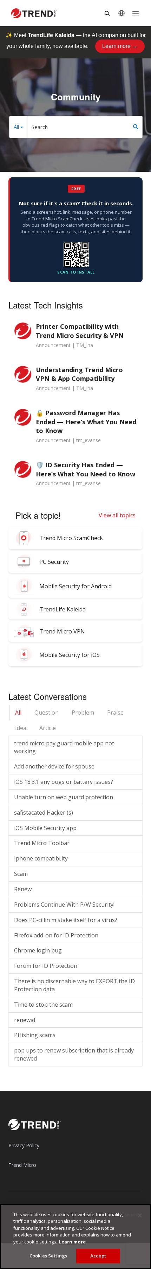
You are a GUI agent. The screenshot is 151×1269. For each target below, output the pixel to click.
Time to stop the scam (43, 1004)
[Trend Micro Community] (34, 13)
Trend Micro (22, 1165)
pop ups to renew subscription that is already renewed (74, 1054)
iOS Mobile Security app (45, 828)
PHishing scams (34, 1035)
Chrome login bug (38, 950)
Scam (21, 874)
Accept (98, 1256)
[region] (75, 1236)
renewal (24, 1020)
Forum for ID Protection (45, 966)
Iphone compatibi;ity (41, 858)
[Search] (136, 127)
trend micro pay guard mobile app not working (64, 747)
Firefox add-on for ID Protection (56, 935)
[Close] (139, 1215)
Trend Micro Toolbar (42, 843)
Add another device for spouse (54, 766)
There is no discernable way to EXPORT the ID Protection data (74, 985)
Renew (23, 889)
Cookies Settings (48, 1256)
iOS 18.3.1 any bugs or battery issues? (63, 782)
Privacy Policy (23, 1145)
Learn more (72, 1242)
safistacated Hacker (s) (43, 812)
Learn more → (120, 46)
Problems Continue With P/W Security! (64, 904)
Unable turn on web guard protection (63, 797)
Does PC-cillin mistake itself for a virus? (65, 920)
